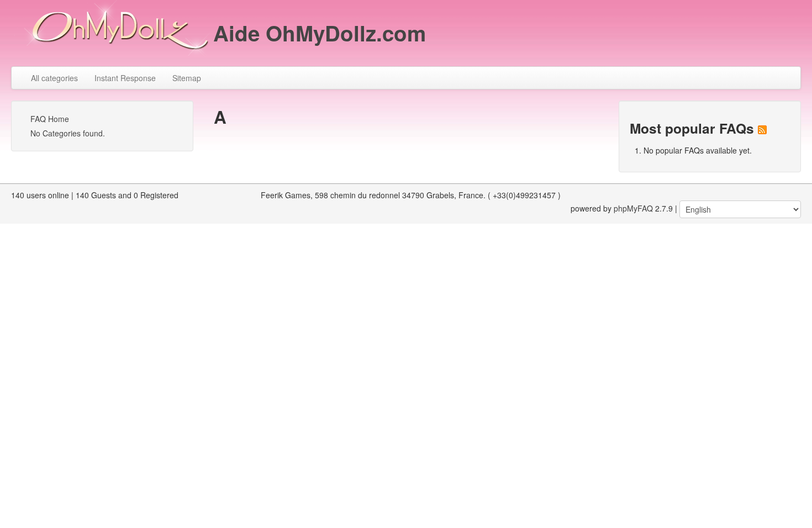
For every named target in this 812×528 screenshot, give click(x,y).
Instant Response (125, 77)
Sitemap (186, 77)
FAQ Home (49, 118)
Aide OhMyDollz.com (319, 33)
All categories (54, 77)
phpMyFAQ (633, 208)
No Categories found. (67, 133)
